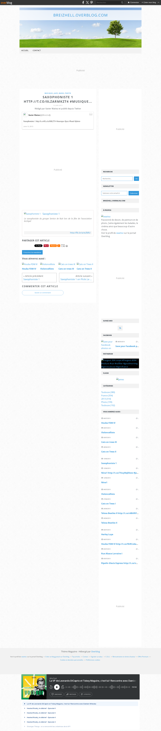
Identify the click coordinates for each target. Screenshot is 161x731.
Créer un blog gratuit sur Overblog (57, 657)
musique (49, 93)
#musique (60, 121)
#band (71, 121)
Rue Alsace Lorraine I (111, 553)
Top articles (76, 657)
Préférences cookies (93, 660)
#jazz (67, 121)
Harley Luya (107, 534)
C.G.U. (108, 657)
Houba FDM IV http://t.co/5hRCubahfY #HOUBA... (126, 544)
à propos (87, 694)
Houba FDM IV (108, 422)
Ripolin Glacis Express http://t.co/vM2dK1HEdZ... (125, 563)
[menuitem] (24, 50)
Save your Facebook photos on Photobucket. (137, 346)
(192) (108, 405)
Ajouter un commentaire (43, 293)
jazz (56, 93)
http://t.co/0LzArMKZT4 (46, 121)
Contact (37, 50)
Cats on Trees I (108, 503)
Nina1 (104, 482)
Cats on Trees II (108, 451)
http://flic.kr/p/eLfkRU (80, 233)
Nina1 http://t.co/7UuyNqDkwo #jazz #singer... (125, 472)
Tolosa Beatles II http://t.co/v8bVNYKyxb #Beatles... (127, 513)
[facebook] (83, 2)
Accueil (24, 50)
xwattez (119, 233)
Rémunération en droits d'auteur (124, 657)
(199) (106, 402)
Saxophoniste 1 (51, 213)
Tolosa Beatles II (109, 522)
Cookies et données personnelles (71, 660)
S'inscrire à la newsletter (32, 252)
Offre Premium (143, 657)
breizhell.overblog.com (80, 15)
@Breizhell (45, 115)
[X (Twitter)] (87, 2)
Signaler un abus (97, 657)
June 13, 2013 (28, 126)
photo (68, 93)
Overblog (95, 651)
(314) (106, 398)
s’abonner (58, 694)
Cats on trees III (109, 442)
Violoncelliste (108, 432)
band (61, 93)
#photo (77, 121)
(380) (108, 392)
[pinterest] (91, 2)
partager (72, 694)
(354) (107, 395)
